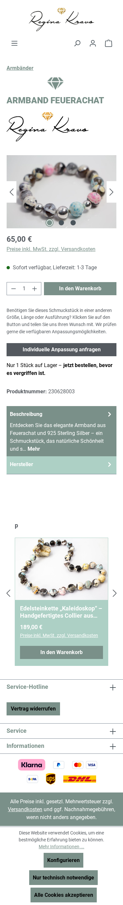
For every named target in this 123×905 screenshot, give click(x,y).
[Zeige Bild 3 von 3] (73, 222)
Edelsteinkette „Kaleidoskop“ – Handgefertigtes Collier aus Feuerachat (61, 612)
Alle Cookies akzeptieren (63, 895)
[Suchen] (77, 43)
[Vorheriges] (11, 191)
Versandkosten (25, 809)
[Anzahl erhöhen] (35, 288)
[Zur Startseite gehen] (61, 19)
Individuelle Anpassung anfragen (62, 349)
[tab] (61, 431)
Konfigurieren (63, 860)
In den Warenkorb (80, 288)
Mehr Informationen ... (61, 846)
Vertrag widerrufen (33, 709)
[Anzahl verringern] (13, 288)
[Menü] (14, 43)
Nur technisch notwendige (63, 877)
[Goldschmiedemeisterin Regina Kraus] (61, 127)
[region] (61, 192)
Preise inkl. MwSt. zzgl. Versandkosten (51, 249)
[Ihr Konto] (93, 43)
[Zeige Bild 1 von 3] (49, 222)
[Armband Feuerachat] (61, 191)
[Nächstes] (111, 191)
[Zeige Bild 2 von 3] (61, 222)
